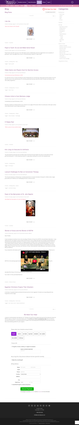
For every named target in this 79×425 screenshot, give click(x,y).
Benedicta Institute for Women (65, 47)
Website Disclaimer (42, 423)
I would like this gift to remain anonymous (21, 384)
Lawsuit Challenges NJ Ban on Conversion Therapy (22, 172)
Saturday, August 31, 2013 (14, 24)
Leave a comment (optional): (26, 349)
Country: (18, 374)
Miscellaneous (62, 29)
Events (44, 2)
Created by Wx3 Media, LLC (33, 423)
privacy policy (40, 391)
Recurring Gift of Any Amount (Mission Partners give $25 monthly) (27, 356)
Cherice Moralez (12, 115)
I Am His (7, 21)
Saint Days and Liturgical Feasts (65, 54)
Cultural (17, 113)
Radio (22, 5)
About (12, 5)
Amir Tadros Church (12, 303)
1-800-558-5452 (39, 412)
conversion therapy (12, 188)
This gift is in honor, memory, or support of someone (23, 346)
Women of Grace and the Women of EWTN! (19, 230)
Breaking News (12, 61)
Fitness (61, 36)
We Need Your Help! (50, 9)
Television (17, 5)
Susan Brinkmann (22, 50)
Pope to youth (11, 63)
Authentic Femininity (63, 45)
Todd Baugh (17, 115)
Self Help (61, 35)
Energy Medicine (62, 28)
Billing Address (15, 364)
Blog (26, 5)
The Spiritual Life (62, 57)
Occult (60, 32)
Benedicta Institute (22, 2)
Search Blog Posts (51, 12)
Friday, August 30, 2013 (13, 50)
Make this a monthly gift (17, 360)
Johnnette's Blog (62, 48)
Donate (39, 2)
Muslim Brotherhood (21, 303)
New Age (60, 24)
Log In (48, 2)
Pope (17, 61)
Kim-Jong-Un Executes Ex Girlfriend (17, 149)
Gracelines (11, 42)
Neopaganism (62, 31)
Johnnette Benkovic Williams (26, 233)
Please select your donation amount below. (22, 329)
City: (19, 380)
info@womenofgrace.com (39, 415)
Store (29, 5)
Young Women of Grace (63, 61)
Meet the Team (62, 52)
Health (61, 38)
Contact (39, 5)
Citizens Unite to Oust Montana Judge (17, 96)
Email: (18, 369)
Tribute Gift (14, 343)
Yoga (60, 41)
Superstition (61, 39)
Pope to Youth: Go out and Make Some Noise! (20, 48)
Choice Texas (11, 90)
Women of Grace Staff (24, 24)
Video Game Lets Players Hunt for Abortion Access (21, 70)
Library (33, 5)
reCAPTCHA (32, 391)
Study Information (32, 2)
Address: (18, 376)
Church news (18, 300)
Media (60, 17)
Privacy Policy (48, 423)
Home (7, 5)
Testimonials (61, 55)
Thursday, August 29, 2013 (14, 152)
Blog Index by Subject (63, 26)
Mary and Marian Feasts (64, 51)
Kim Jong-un (11, 165)
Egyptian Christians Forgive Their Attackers (19, 287)
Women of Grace (12, 282)
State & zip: (17, 382)
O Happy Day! (9, 122)
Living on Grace (62, 49)
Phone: (18, 372)
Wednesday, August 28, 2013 (14, 233)
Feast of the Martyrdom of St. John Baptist (19, 194)
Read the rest (29, 39)
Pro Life (17, 87)
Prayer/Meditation (62, 34)
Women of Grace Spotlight (64, 58)
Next (54, 15)
